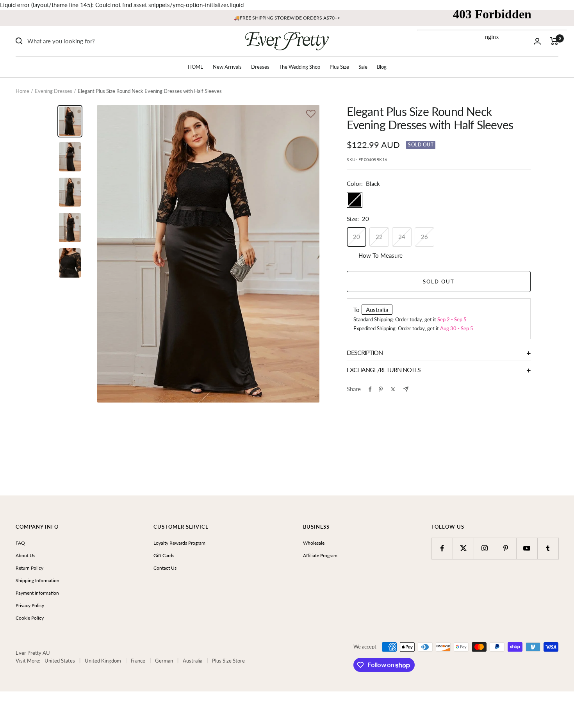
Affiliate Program (320, 555)
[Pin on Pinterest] (381, 389)
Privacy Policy (30, 605)
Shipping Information (37, 580)
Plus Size (339, 67)
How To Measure (380, 255)
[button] (311, 114)
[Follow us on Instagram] (484, 548)
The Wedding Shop (299, 67)
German (164, 660)
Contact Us (164, 568)
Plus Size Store (228, 660)
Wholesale (313, 543)
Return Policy (29, 568)
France (138, 660)
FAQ (20, 543)
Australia (192, 660)
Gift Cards (163, 555)
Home (22, 91)
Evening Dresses (53, 91)
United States (60, 660)
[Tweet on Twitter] (393, 389)
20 (356, 236)
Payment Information (37, 593)
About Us (25, 555)
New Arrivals (227, 67)
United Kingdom (103, 660)
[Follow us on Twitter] (463, 548)
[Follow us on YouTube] (527, 548)
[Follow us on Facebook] (442, 548)
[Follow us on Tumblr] (548, 548)
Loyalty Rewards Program (179, 543)
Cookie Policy (30, 618)
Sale (362, 67)
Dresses (260, 67)
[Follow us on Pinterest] (505, 548)
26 (424, 236)
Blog (382, 67)
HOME (195, 67)
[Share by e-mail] (405, 389)
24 (401, 236)
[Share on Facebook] (370, 389)
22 (379, 236)
